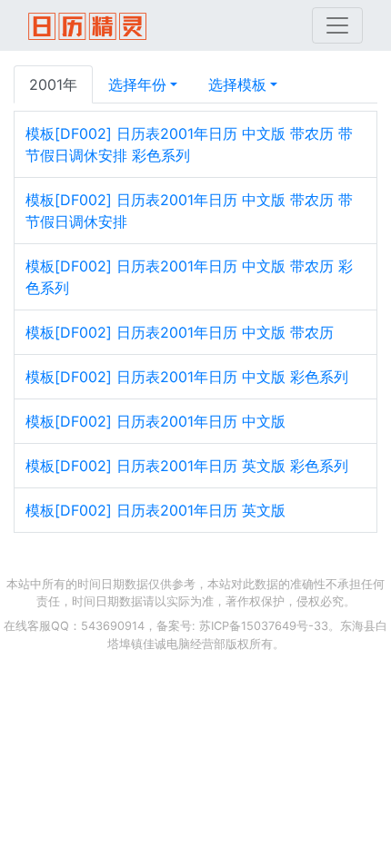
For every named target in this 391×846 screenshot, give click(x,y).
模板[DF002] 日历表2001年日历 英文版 (155, 510)
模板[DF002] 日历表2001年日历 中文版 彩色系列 (186, 377)
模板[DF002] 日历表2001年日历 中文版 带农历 (179, 332)
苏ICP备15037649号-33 (263, 626)
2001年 (53, 84)
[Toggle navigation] (337, 25)
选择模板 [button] (237, 84)
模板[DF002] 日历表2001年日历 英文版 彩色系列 (186, 466)
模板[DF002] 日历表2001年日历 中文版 (155, 421)
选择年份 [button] (137, 84)
